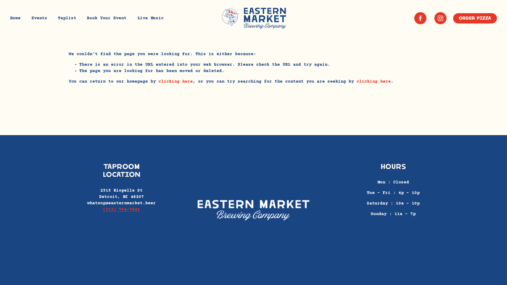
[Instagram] (440, 18)
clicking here (175, 81)
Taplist (67, 18)
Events (39, 18)
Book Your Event (106, 18)
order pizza (475, 18)
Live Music (150, 18)
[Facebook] (420, 18)
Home (15, 18)
